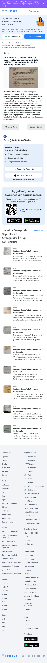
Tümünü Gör (38, 230)
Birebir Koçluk (7, 551)
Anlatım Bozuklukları (32, 596)
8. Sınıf (4, 598)
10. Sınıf (5, 591)
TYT (3, 626)
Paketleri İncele (35, 36)
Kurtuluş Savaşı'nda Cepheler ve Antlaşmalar (16, 45)
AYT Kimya (28, 479)
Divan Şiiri (28, 603)
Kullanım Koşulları (31, 628)
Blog (26, 613)
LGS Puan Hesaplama (10, 535)
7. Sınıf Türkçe (30, 516)
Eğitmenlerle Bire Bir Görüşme (9, 547)
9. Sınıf (4, 594)
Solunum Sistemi (30, 592)
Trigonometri (29, 559)
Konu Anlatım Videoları (10, 566)
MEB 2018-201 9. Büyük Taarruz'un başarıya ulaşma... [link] (19, 47)
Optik (26, 574)
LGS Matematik (30, 497)
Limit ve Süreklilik (31, 533)
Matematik (6, 485)
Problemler (28, 555)
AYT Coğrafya (29, 490)
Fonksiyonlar (29, 551)
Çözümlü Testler (8, 570)
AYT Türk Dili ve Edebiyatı (34, 486)
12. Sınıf (5, 583)
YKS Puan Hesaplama (10, 532)
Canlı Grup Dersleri (9, 555)
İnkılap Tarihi (7, 518)
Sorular (11, 43)
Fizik (3, 492)
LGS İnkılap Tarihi (31, 508)
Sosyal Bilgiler (7, 522)
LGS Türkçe (29, 501)
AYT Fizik (27, 475)
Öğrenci (5, 457)
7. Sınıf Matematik (31, 512)
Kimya (4, 496)
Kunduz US (6, 468)
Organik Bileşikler (31, 581)
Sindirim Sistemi (30, 588)
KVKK (26, 624)
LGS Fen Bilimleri (30, 505)
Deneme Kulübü (8, 559)
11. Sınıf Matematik (31, 494)
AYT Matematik (30, 468)
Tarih (17, 43)
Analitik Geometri (31, 563)
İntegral (27, 540)
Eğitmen (5, 460)
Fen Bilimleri (6, 514)
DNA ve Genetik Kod (32, 577)
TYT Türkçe (29, 464)
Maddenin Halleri (31, 585)
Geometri (5, 489)
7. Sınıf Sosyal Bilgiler (32, 523)
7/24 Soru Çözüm (8, 542)
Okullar (4, 464)
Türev (26, 537)
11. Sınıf (5, 587)
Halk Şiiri (27, 600)
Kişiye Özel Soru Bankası (11, 562)
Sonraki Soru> (36, 127)
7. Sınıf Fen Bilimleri (32, 519)
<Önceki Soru (10, 127)
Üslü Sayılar (29, 544)
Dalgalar (27, 570)
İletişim (27, 621)
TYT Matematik (30, 457)
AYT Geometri (29, 471)
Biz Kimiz (27, 610)
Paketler (5, 471)
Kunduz (4, 43)
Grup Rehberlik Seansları (11, 573)
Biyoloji (4, 500)
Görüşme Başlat (14, 36)
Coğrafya (5, 511)
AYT (3, 623)
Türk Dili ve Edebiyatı (10, 503)
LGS (3, 630)
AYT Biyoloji (29, 482)
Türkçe (4, 507)
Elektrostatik (29, 566)
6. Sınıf (4, 605)
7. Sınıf (4, 602)
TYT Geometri (29, 460)
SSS (26, 617)
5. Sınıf (4, 609)
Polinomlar (28, 548)
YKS (3, 619)
